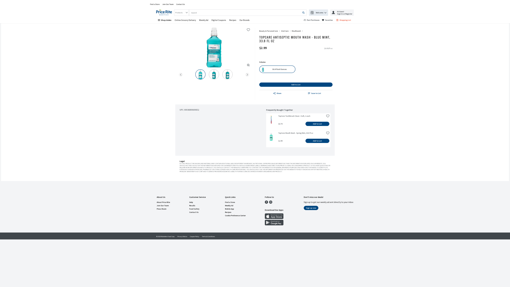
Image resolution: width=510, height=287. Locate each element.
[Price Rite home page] (164, 12)
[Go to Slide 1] (200, 74)
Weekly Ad (203, 20)
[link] (311, 20)
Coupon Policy (194, 236)
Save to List (316, 93)
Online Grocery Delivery (185, 20)
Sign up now (311, 208)
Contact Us (180, 4)
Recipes (232, 20)
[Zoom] (248, 65)
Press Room (161, 209)
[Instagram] (270, 203)
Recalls (192, 205)
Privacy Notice (182, 236)
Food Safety (194, 209)
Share (279, 93)
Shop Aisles (166, 20)
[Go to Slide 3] (227, 74)
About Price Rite (163, 202)
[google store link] (274, 224)
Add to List (295, 84)
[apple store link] (274, 218)
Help (191, 202)
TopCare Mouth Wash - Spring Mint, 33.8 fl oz (295, 133)
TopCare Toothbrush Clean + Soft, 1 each (294, 116)
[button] (345, 20)
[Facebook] (266, 203)
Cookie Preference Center (235, 215)
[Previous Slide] (180, 74)
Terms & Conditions (208, 236)
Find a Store (155, 4)
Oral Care (285, 31)
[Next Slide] (247, 74)
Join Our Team (168, 4)
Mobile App (229, 209)
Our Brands (244, 20)
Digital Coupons (218, 20)
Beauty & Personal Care (268, 31)
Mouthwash (296, 31)
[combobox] (181, 12)
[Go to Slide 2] (214, 74)
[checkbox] (248, 29)
